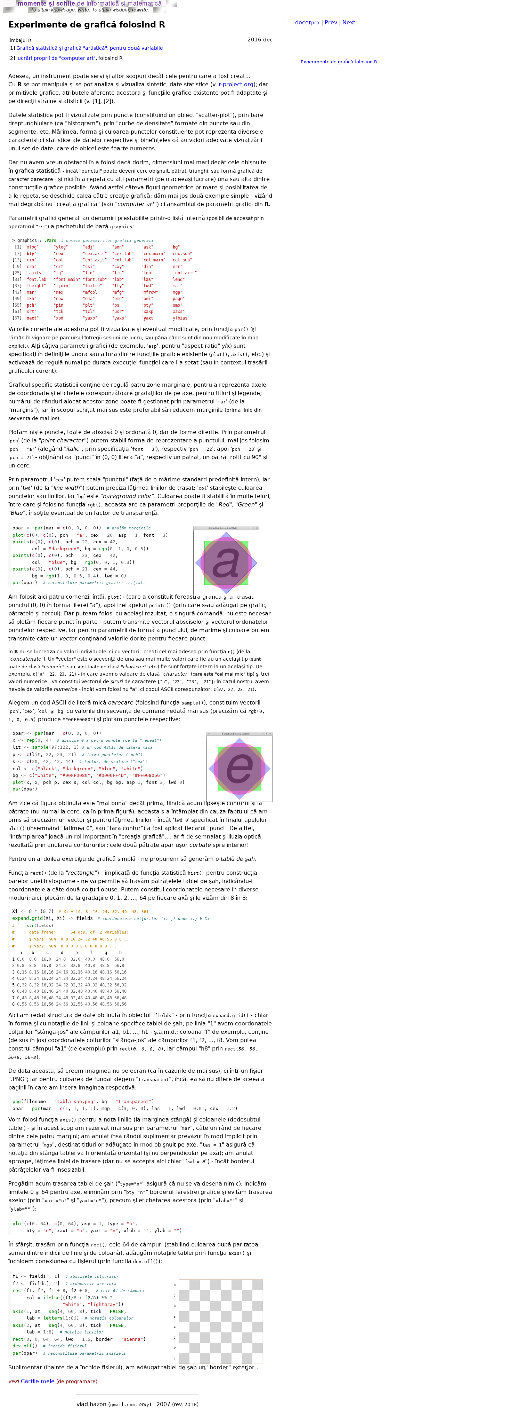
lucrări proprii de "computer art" (56, 58)
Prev (331, 22)
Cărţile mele (38, 1381)
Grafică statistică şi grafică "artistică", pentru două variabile (89, 48)
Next (348, 22)
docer (307, 22)
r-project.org (236, 84)
